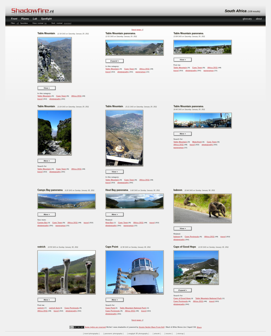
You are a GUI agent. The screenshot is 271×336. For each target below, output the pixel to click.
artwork (157, 334)
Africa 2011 (76, 96)
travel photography (91, 334)
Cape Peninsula (192, 237)
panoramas (141, 72)
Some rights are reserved (95, 327)
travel (40, 99)
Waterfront (196, 142)
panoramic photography (113, 334)
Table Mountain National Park (133, 308)
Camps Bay (42, 223)
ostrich (40, 308)
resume (168, 334)
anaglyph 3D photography (138, 334)
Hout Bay (109, 223)
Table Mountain (44, 96)
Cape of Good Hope (182, 298)
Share (199, 327)
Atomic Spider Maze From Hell (151, 327)
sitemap (180, 334)
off (18, 23)
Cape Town (61, 96)
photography (55, 99)
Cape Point (110, 308)
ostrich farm (54, 308)
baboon (176, 237)
